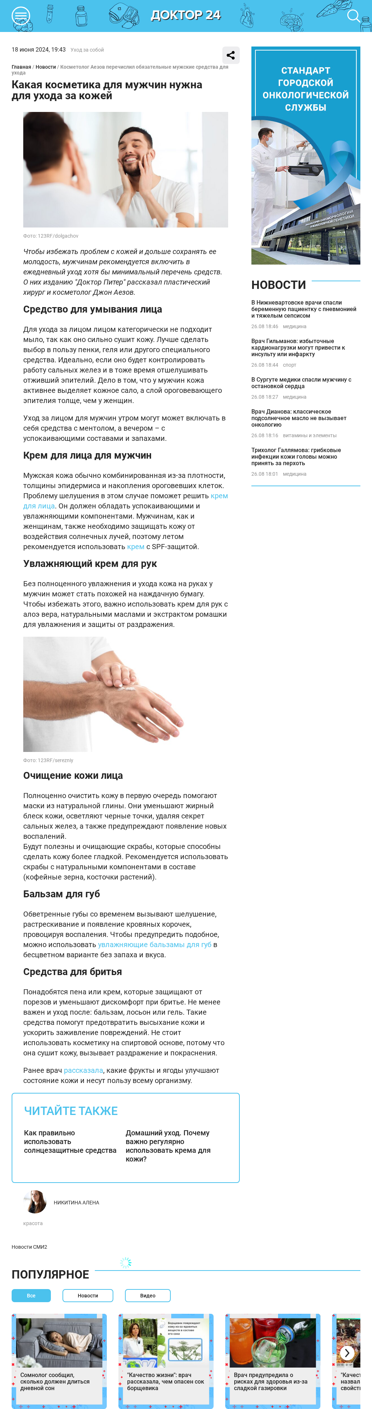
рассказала (83, 1070)
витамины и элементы (310, 435)
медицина (295, 326)
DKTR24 (186, 16)
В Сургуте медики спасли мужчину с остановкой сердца (301, 383)
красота (33, 1223)
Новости (46, 67)
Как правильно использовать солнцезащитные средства (70, 1141)
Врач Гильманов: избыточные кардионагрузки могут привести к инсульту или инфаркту (298, 348)
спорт (289, 365)
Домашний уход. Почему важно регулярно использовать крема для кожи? (168, 1145)
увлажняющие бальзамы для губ (154, 944)
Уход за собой (87, 50)
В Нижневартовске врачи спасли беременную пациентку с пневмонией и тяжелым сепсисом (303, 309)
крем (136, 546)
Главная (21, 67)
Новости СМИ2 (29, 1247)
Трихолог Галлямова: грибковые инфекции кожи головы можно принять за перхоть (296, 457)
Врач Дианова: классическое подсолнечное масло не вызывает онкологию (299, 418)
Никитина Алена (76, 1202)
